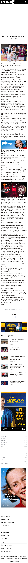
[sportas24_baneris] (13, 507)
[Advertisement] (14, 19)
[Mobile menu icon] (25, 2)
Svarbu (15, 309)
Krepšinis (12, 309)
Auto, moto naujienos (6, 542)
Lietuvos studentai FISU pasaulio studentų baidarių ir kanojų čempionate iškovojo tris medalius (18, 374)
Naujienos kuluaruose (6, 551)
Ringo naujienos (4, 529)
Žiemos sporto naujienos (6, 545)
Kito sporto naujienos (6, 548)
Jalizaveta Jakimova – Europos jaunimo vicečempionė (17, 381)
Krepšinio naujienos (5, 516)
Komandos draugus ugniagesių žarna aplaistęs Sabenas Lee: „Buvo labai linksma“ (17, 358)
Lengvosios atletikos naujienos (8, 522)
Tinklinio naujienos (5, 538)
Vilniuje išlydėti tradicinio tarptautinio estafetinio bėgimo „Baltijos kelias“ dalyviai (17, 366)
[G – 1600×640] (14, 332)
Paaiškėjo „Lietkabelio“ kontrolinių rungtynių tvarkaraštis (15, 349)
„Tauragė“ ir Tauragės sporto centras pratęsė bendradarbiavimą (17, 341)
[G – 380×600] (13, 430)
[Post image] (4, 341)
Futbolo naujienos (5, 519)
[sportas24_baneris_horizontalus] (14, 148)
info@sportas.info (17, 559)
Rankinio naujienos (5, 535)
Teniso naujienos (5, 525)
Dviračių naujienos (5, 532)
